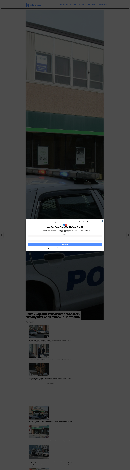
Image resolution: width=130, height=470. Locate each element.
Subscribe (65, 244)
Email (65, 239)
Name (65, 234)
